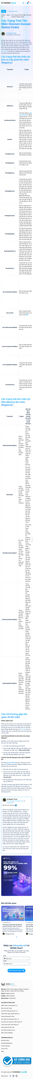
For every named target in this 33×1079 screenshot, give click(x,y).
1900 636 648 (10, 996)
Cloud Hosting (5, 1046)
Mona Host (4, 51)
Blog (3, 11)
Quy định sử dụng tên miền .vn (10, 1019)
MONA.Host (10, 803)
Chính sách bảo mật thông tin (9, 1024)
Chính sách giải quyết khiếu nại (10, 1013)
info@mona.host (10, 993)
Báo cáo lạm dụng (6, 1008)
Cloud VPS (4, 1048)
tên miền (22, 729)
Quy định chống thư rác (8, 1030)
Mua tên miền (5, 1040)
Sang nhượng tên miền (7, 1016)
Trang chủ (3, 16)
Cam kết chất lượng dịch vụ (9, 1011)
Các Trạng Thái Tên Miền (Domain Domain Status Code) (21, 16)
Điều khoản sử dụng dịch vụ (9, 1005)
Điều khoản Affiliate (7, 1033)
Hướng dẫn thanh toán (7, 1027)
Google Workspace (6, 1043)
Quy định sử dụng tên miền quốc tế (11, 1022)
